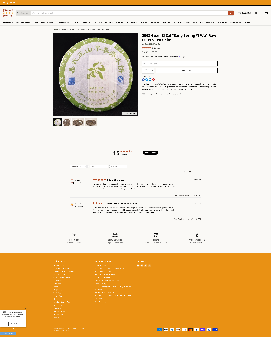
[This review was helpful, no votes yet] (195, 195)
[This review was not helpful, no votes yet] (199, 195)
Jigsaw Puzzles (222, 22)
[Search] (231, 13)
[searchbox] (77, 166)
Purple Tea (155, 22)
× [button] (25, 308)
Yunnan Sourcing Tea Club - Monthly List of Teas (113, 295)
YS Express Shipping (103, 271)
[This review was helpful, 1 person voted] (195, 219)
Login (260, 13)
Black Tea (108, 22)
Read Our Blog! (100, 302)
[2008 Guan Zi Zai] (57, 122)
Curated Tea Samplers (81, 22)
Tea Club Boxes (63, 22)
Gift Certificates (236, 22)
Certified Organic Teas (181, 22)
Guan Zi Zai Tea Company (155, 44)
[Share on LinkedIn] (150, 79)
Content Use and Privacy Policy (107, 281)
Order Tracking (100, 284)
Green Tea (119, 22)
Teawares (209, 22)
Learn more (13, 324)
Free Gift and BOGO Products (45, 22)
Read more (150, 212)
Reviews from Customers (104, 292)
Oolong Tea (131, 22)
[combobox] (99, 166)
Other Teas (197, 22)
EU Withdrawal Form (102, 278)
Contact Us (99, 298)
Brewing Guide (100, 265)
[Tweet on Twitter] (146, 79)
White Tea (143, 22)
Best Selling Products (23, 22)
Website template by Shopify (62, 330)
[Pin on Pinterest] (153, 79)
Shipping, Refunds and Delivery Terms (109, 268)
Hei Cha (166, 22)
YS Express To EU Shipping (105, 274)
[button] (16, 333)
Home (55, 29)
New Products (8, 22)
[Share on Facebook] (143, 79)
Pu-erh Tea (97, 22)
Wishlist (247, 22)
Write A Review (150, 153)
